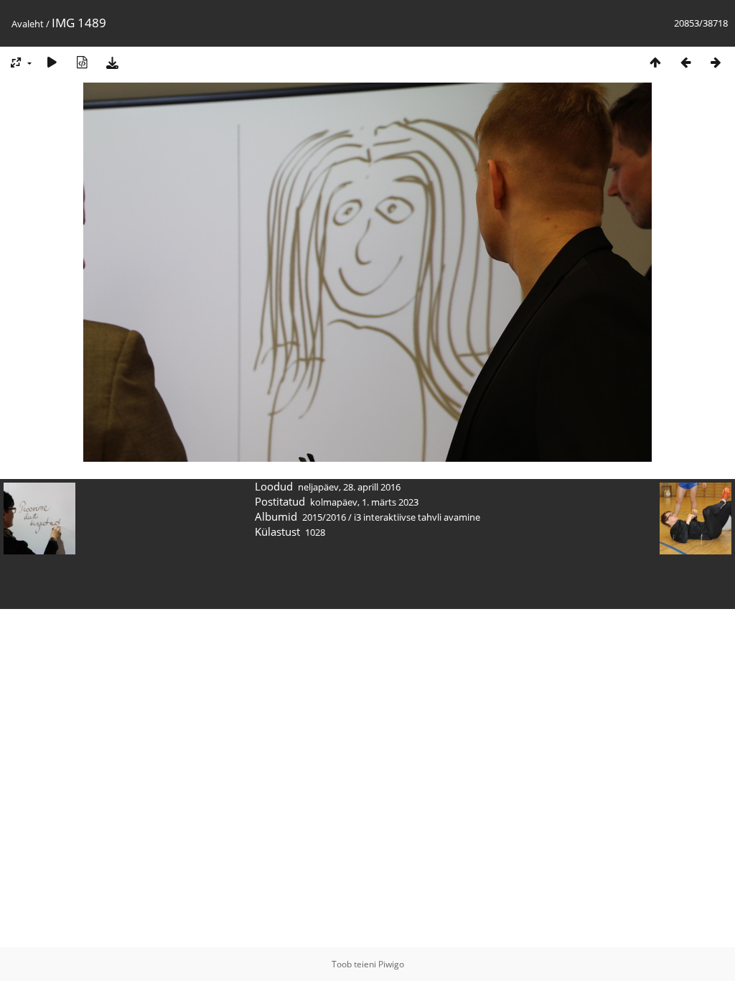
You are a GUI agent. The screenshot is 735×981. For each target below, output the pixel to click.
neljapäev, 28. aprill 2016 (349, 486)
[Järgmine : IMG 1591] (716, 62)
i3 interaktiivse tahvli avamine (417, 517)
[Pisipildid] (655, 62)
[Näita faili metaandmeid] (82, 62)
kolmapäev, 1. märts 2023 (364, 502)
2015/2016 (324, 517)
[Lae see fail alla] (112, 62)
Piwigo (391, 964)
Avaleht (27, 23)
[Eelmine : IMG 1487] (685, 62)
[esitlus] (52, 62)
